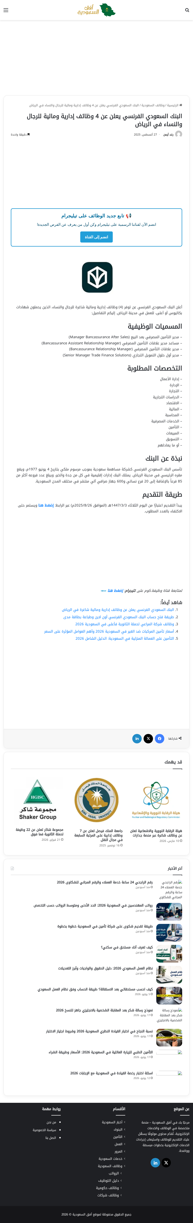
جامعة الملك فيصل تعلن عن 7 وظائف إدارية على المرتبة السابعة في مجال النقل (98, 835)
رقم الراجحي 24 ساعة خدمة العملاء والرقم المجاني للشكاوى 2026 (105, 882)
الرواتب (114, 1173)
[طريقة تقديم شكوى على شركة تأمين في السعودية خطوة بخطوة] (169, 933)
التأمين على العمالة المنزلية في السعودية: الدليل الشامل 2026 (125, 638)
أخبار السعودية (112, 1122)
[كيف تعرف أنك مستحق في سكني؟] (169, 954)
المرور (118, 1151)
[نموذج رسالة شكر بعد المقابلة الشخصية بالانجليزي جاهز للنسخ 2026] (169, 1016)
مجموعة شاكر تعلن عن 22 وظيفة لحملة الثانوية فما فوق (39, 832)
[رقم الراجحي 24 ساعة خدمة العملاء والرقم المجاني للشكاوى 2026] (169, 890)
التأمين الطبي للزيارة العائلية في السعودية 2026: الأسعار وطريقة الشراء (101, 1052)
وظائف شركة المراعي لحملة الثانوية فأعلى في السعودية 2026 (124, 624)
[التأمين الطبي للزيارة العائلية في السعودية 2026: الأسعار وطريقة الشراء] (169, 1058)
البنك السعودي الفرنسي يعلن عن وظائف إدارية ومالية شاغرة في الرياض (118, 609)
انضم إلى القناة (96, 237)
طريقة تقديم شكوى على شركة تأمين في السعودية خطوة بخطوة (105, 926)
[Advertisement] (96, 58)
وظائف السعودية (153, 105)
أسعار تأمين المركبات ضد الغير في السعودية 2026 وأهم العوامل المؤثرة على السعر (109, 631)
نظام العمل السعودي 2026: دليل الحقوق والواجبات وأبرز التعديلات (105, 968)
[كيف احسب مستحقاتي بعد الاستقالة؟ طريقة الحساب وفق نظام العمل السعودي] (169, 996)
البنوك (118, 1129)
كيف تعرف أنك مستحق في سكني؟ (127, 947)
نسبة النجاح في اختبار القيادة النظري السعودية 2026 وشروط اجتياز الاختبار (99, 1031)
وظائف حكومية (107, 1188)
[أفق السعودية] (96, 10)
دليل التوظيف (108, 1180)
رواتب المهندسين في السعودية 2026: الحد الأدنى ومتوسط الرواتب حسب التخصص (93, 905)
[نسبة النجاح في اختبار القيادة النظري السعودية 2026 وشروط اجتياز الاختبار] (169, 1037)
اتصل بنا (50, 1138)
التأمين (117, 1136)
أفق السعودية (82, 1214)
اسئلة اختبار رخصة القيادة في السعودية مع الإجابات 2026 (111, 1073)
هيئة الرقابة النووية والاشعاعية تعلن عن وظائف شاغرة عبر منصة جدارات (156, 833)
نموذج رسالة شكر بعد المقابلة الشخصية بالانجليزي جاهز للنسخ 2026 (104, 1010)
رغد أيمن (168, 134)
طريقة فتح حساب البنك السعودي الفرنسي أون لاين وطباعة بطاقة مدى (118, 617)
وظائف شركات (108, 1195)
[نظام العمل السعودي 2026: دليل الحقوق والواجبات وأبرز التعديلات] (169, 975)
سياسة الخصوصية (44, 1130)
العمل (118, 1144)
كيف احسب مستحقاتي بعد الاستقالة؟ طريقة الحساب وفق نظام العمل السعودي (95, 989)
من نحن (51, 1122)
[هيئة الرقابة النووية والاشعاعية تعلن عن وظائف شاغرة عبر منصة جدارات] (156, 800)
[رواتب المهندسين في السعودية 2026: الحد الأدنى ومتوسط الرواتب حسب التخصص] (169, 912)
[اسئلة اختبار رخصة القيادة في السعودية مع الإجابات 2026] (169, 1079)
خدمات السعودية (110, 1158)
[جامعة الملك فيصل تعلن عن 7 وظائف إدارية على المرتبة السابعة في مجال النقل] (96, 800)
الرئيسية (173, 105)
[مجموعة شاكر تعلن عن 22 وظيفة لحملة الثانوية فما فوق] (37, 799)
